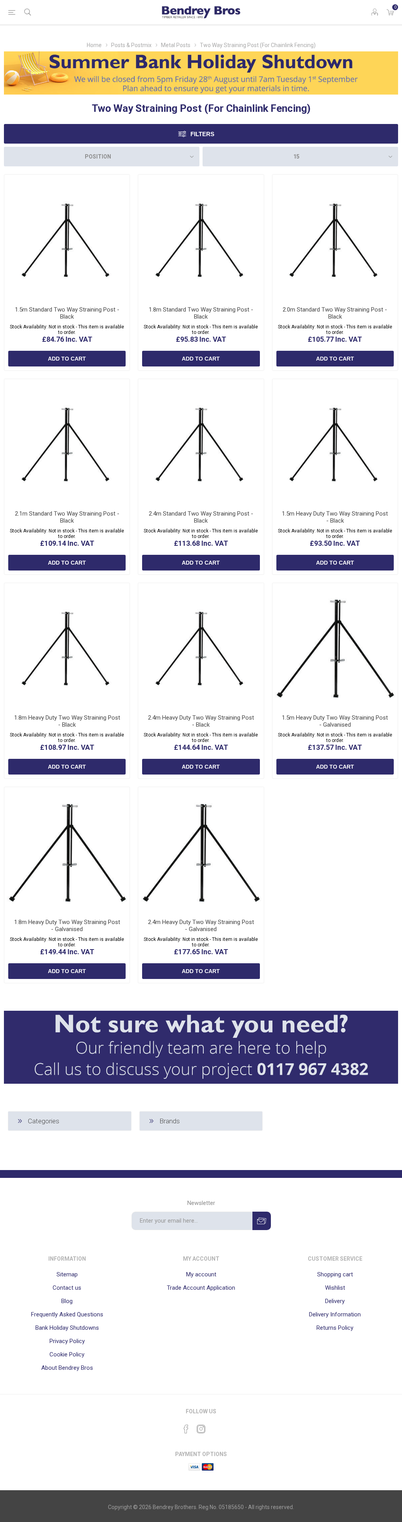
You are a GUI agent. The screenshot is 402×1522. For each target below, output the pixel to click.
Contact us (67, 1287)
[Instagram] (201, 1429)
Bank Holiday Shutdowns (67, 1327)
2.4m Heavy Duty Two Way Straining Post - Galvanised (201, 926)
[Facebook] (186, 1429)
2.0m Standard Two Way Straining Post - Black (335, 313)
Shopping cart (335, 1274)
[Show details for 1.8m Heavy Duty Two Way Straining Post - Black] (67, 645)
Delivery (335, 1301)
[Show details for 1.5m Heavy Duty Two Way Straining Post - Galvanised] (335, 645)
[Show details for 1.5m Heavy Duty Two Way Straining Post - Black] (335, 441)
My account (201, 1274)
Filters (202, 134)
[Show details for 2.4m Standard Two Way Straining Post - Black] (200, 441)
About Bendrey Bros (67, 1367)
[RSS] (216, 1426)
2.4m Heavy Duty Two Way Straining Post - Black (201, 721)
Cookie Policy (66, 1354)
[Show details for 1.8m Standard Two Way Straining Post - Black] (200, 237)
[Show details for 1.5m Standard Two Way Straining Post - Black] (67, 237)
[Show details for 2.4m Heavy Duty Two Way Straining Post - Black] (200, 645)
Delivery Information (335, 1314)
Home (94, 45)
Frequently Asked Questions (67, 1314)
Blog (67, 1301)
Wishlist (335, 1287)
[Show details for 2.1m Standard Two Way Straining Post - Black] (67, 441)
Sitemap (67, 1274)
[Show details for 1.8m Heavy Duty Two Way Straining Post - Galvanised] (67, 849)
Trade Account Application (201, 1287)
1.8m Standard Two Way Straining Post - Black (201, 313)
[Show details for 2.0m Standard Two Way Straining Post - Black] (335, 237)
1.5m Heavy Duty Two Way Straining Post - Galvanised (335, 721)
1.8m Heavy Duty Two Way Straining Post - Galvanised (67, 926)
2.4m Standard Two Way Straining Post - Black (201, 517)
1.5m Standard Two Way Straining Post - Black (67, 313)
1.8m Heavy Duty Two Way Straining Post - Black (67, 721)
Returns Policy (334, 1327)
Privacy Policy (67, 1341)
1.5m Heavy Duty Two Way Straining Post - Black (335, 517)
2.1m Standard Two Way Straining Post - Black (67, 517)
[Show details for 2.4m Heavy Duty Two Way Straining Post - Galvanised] (200, 849)
